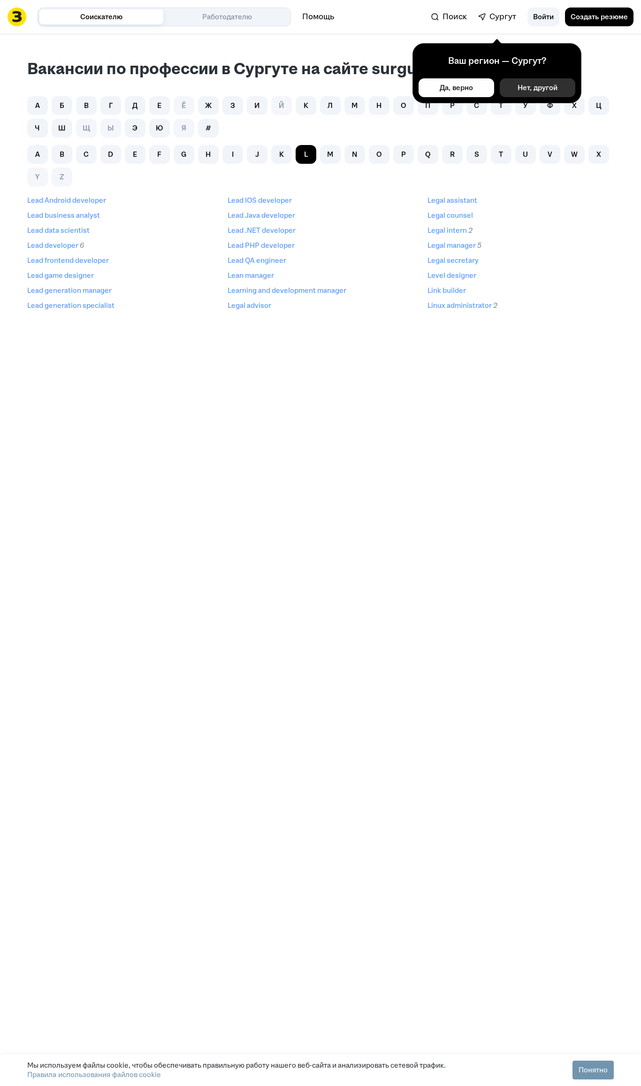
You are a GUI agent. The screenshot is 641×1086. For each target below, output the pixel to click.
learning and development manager (287, 290)
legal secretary (453, 260)
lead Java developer (261, 215)
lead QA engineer (257, 260)
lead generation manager (69, 290)
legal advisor (249, 305)
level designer (451, 275)
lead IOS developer (260, 200)
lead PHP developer (261, 245)
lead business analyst (63, 215)
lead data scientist (58, 230)
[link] (449, 17)
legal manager (451, 245)
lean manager (251, 275)
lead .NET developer (262, 230)
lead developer (52, 245)
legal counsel (450, 215)
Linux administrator (459, 305)
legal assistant (452, 200)
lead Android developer (66, 200)
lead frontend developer (68, 260)
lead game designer (60, 275)
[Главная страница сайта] (17, 17)
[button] (543, 17)
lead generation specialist (70, 305)
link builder (446, 290)
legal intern (447, 230)
